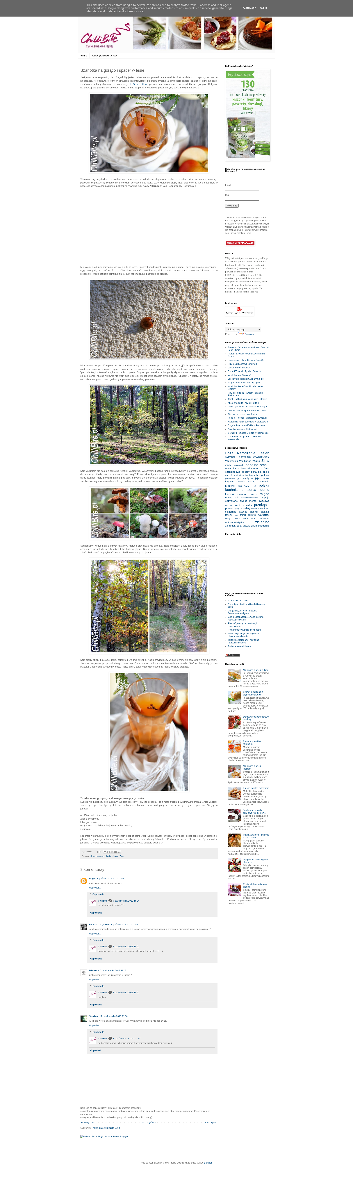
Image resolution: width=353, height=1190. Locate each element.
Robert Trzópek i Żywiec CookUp (244, 371)
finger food (254, 475)
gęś (238, 478)
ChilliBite (102, 901)
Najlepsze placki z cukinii (255, 670)
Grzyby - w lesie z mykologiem (243, 414)
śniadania (263, 525)
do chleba (230, 475)
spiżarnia (230, 511)
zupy (239, 525)
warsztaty (263, 514)
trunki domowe (248, 515)
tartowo (229, 515)
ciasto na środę (261, 468)
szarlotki (254, 512)
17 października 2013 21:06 (114, 1016)
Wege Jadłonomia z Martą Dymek (245, 382)
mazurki (253, 494)
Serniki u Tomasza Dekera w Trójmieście (248, 433)
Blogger (208, 1163)
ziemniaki (230, 525)
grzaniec (101, 856)
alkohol (93, 856)
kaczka (266, 478)
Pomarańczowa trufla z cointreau (244, 630)
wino (253, 518)
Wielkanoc (245, 460)
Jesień (115, 856)
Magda (92, 878)
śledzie (246, 525)
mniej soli (231, 497)
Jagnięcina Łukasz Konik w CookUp (246, 360)
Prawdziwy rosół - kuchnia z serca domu (256, 836)
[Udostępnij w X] (112, 852)
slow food (263, 508)
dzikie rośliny (242, 475)
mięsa (264, 494)
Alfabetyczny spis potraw (104, 55)
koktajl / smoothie (258, 481)
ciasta (235, 468)
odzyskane (231, 500)
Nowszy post (87, 1122)
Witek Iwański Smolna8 (239, 375)
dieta (254, 471)
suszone (243, 512)
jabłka (108, 856)
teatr (236, 515)
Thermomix (244, 456)
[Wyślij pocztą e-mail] (105, 852)
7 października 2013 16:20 (126, 901)
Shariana (94, 1016)
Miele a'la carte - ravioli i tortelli (243, 403)
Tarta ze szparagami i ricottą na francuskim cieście (243, 641)
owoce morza (248, 500)
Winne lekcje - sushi (238, 600)
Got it (263, 8)
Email (228, 185)
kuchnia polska (256, 485)
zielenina (262, 522)
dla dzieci (263, 471)
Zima (122, 856)
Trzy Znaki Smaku (260, 457)
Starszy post (210, 1122)
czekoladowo (232, 471)
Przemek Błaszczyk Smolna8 (242, 364)
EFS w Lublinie (139, 84)
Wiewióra (94, 970)
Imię (227, 195)
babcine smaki (257, 465)
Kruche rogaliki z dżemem (256, 788)
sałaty (246, 508)
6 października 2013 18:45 (113, 970)
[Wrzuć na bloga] (108, 852)
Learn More (249, 8)
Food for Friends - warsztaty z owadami (247, 418)
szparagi (265, 512)
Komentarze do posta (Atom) (107, 1128)
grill (263, 475)
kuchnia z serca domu (247, 490)
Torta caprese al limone (239, 646)
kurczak (229, 494)
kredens (230, 485)
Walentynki (231, 460)
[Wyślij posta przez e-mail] (99, 851)
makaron (242, 494)
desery (245, 471)
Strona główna (149, 1122)
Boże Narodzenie (240, 453)
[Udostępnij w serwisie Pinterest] (119, 852)
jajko (258, 478)
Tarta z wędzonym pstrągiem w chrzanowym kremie (243, 634)
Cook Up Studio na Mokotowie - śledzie (247, 399)
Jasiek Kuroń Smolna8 (239, 367)
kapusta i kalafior (235, 481)
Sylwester (230, 456)
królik (239, 486)
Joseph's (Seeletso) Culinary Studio (246, 379)
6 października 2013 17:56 (124, 924)
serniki (254, 508)
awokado (239, 465)
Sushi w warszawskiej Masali (242, 429)
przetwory (231, 508)
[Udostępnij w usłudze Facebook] (115, 852)
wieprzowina (241, 518)
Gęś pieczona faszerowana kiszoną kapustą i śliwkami (245, 618)
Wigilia (256, 460)
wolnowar (264, 518)
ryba (240, 508)
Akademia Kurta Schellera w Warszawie (248, 421)
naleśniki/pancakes (249, 498)
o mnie (84, 55)
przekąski (261, 505)
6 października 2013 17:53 (110, 878)
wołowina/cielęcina (234, 522)
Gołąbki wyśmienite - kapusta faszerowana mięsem (242, 612)
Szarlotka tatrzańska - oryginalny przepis (254, 693)
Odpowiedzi (98, 894)
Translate (249, 334)
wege (228, 518)
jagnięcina (248, 478)
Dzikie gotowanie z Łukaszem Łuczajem (248, 406)
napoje (265, 497)
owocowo (263, 500)
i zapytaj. (254, 291)
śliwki (254, 525)
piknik (237, 505)
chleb (228, 468)
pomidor (247, 505)
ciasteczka (246, 468)
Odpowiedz (95, 887)
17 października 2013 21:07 (127, 1038)
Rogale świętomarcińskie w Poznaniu (246, 425)
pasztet (228, 505)
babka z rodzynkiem (99, 924)
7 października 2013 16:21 (126, 946)
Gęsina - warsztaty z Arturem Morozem (247, 410)
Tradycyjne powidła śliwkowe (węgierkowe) (254, 811)
